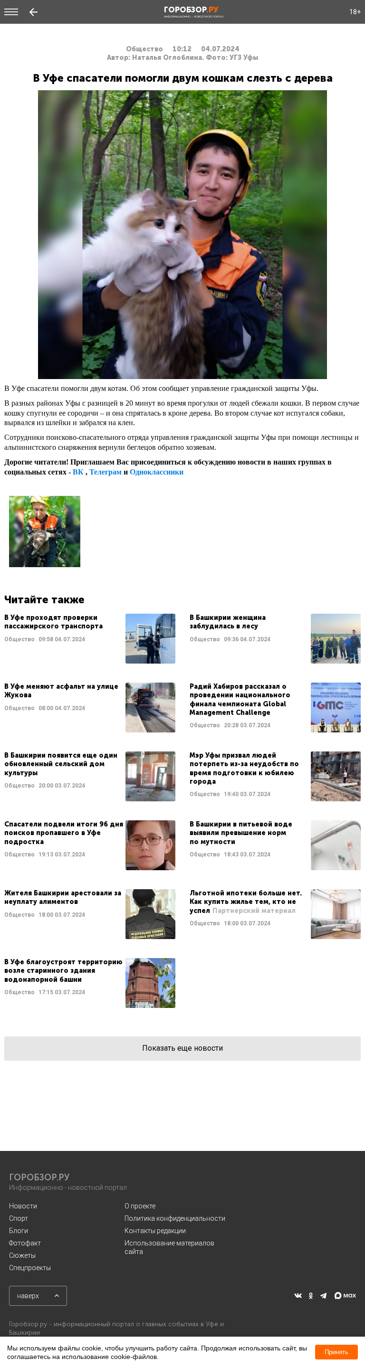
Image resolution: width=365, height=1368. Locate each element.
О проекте (140, 1206)
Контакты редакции (155, 1231)
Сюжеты (22, 1255)
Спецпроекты (30, 1268)
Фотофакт (25, 1243)
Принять (336, 1352)
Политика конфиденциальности (175, 1218)
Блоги (18, 1231)
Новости (23, 1206)
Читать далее (89, 639)
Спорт (18, 1218)
